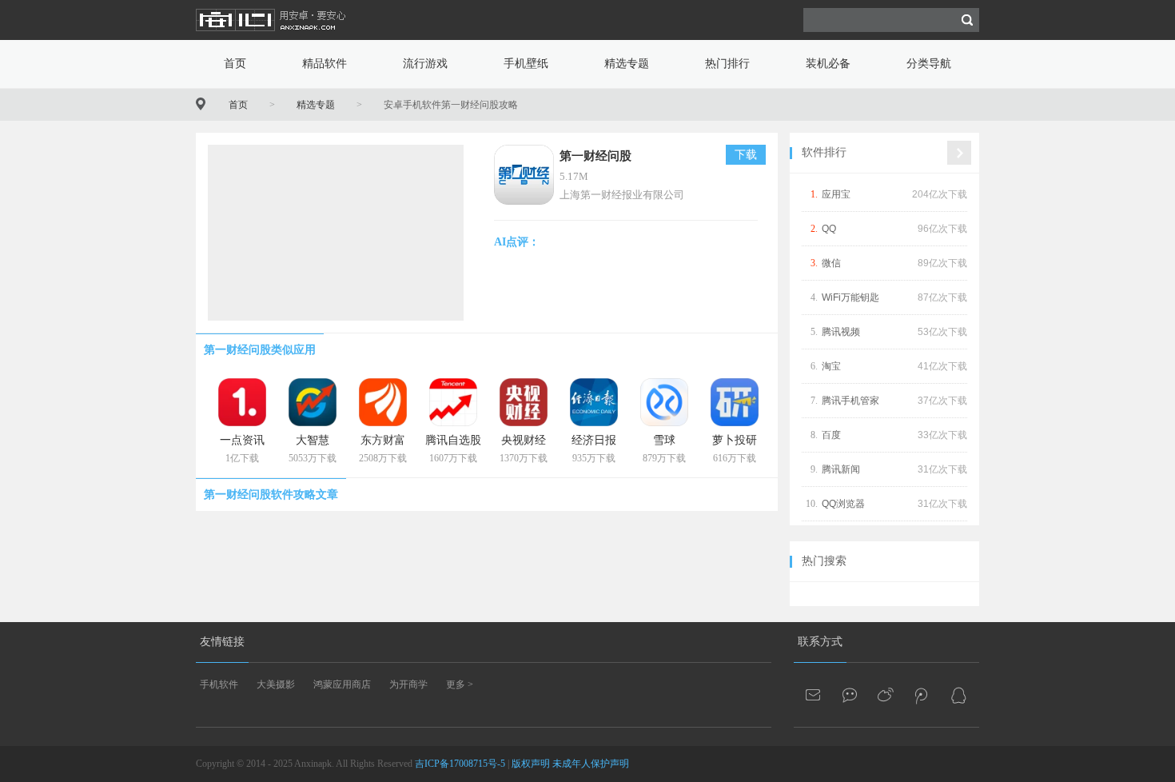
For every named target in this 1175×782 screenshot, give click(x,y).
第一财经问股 (595, 156)
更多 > (459, 684)
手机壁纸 (526, 64)
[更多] (959, 153)
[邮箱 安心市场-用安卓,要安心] (814, 695)
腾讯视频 (841, 331)
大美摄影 (276, 684)
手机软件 (219, 684)
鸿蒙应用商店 (342, 684)
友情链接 (222, 642)
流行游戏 (425, 64)
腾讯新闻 (841, 469)
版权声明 (531, 763)
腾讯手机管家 (850, 400)
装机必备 (828, 64)
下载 (746, 155)
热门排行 (727, 64)
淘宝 (831, 366)
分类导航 (928, 64)
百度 (831, 435)
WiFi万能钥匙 (850, 297)
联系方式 (820, 642)
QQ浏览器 (843, 503)
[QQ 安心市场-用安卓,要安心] (958, 695)
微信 (831, 263)
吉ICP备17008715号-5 (460, 763)
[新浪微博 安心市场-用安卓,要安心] (886, 695)
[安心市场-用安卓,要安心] (272, 36)
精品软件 (324, 64)
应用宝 (836, 194)
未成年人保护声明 (590, 763)
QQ (829, 228)
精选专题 (626, 64)
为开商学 (408, 684)
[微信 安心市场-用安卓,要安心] (850, 695)
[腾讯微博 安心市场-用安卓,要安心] (922, 695)
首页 (235, 64)
